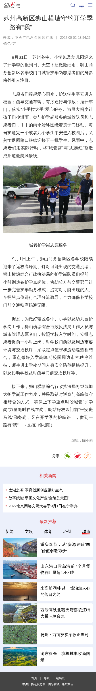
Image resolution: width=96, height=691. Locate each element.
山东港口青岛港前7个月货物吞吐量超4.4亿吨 (65, 569)
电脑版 (60, 678)
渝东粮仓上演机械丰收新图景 (65, 656)
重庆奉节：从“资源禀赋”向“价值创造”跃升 (65, 547)
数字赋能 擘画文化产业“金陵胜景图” (38, 498)
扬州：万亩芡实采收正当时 (64, 634)
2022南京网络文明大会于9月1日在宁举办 (42, 506)
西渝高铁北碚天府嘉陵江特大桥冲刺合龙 (65, 612)
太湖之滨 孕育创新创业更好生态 (35, 490)
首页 (34, 678)
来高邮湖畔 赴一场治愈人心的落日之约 (65, 591)
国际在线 (12, 5)
